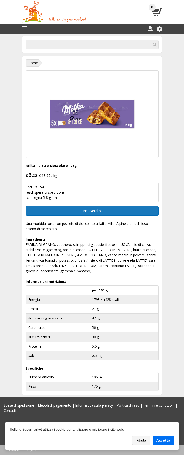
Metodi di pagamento (54, 405)
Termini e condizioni (158, 405)
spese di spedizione (49, 192)
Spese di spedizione (19, 405)
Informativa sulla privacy (94, 405)
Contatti (10, 410)
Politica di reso (128, 405)
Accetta (163, 440)
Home (33, 62)
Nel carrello (92, 210)
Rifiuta (141, 440)
